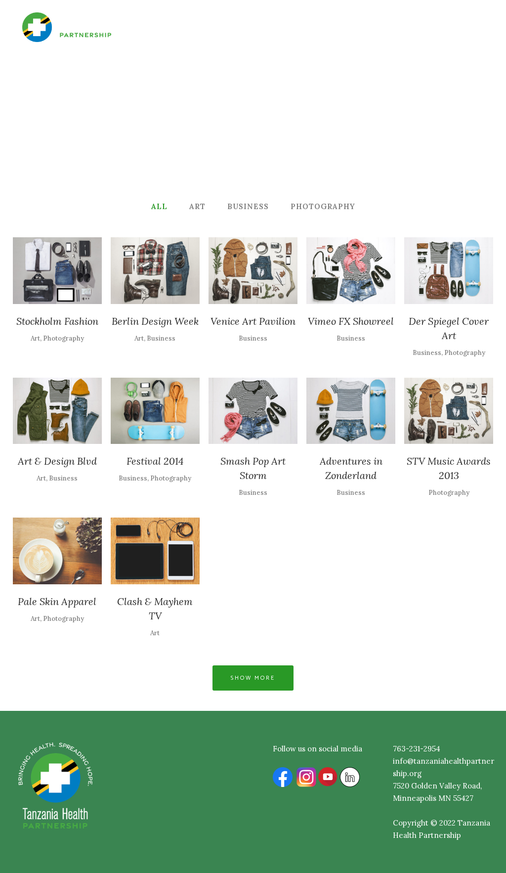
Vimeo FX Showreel (351, 321)
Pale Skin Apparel (57, 601)
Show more (253, 678)
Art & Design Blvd (57, 461)
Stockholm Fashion (57, 321)
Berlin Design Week (155, 321)
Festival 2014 (155, 461)
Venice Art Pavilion (253, 321)
